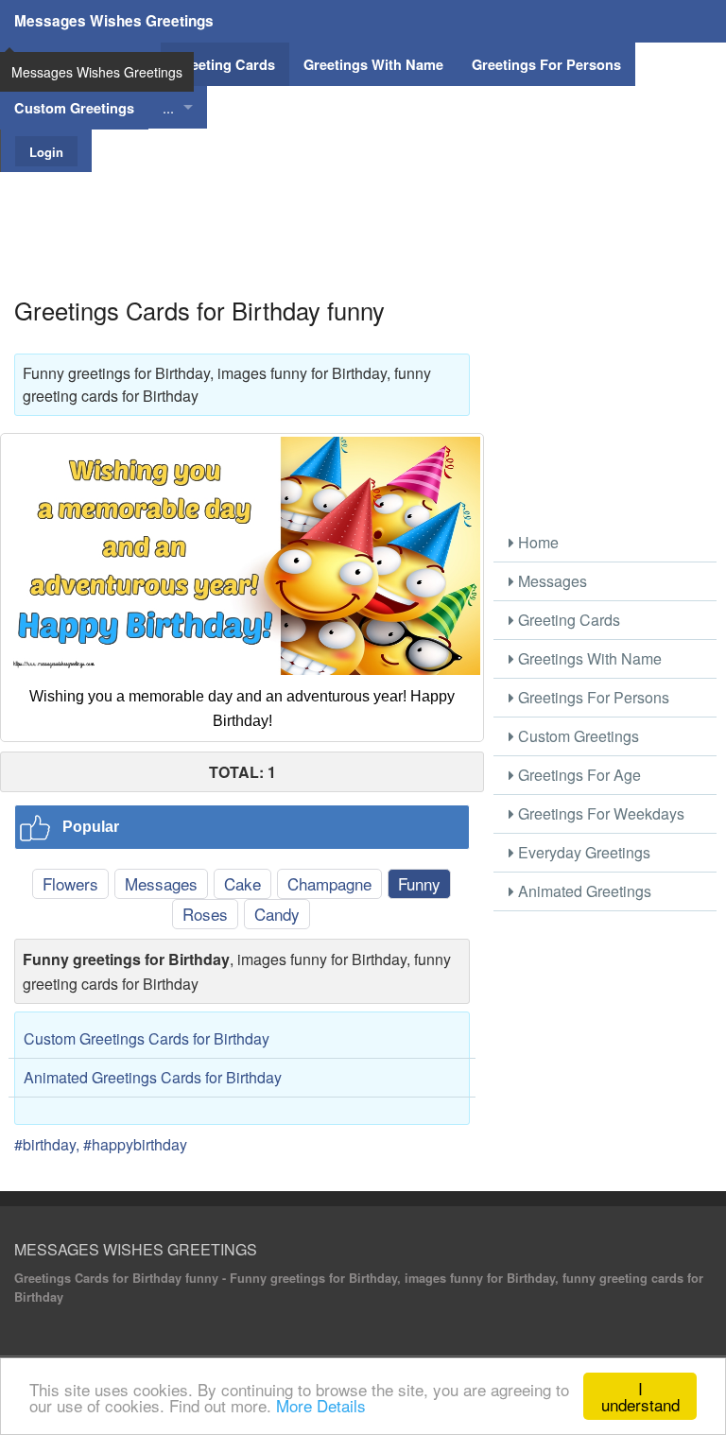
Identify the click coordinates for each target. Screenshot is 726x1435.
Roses (205, 913)
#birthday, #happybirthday (100, 1144)
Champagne (329, 883)
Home (536, 542)
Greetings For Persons (591, 697)
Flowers (70, 883)
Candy (277, 913)
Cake (242, 883)
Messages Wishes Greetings (114, 20)
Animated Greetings (582, 891)
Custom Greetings (576, 736)
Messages (161, 883)
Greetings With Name (588, 658)
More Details (321, 1405)
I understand (640, 1396)
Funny (419, 883)
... (168, 107)
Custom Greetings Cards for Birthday (146, 1038)
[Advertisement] (363, 214)
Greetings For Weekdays (599, 813)
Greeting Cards (567, 620)
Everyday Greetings (582, 852)
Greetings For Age (577, 775)
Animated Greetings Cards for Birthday (153, 1077)
